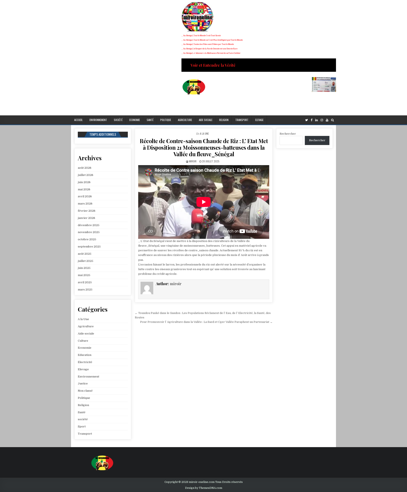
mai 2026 (84, 189)
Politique (165, 120)
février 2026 (86, 210)
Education (84, 355)
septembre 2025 (89, 246)
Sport (82, 426)
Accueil (78, 120)
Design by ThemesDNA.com (203, 487)
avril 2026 (85, 196)
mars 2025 (85, 289)
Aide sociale (205, 120)
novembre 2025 (89, 232)
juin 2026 (84, 182)
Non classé (85, 390)
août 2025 (84, 253)
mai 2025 (84, 275)
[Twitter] (306, 120)
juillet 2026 (85, 175)
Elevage (259, 120)
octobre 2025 (87, 239)
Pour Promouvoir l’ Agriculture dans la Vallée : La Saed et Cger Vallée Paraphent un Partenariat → (206, 321)
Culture (83, 340)
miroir (193, 161)
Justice (83, 383)
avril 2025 (85, 282)
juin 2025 (84, 267)
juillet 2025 (85, 261)
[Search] (332, 120)
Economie (134, 120)
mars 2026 (85, 203)
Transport (241, 120)
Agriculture (185, 120)
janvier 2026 (86, 218)
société (118, 120)
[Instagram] (322, 120)
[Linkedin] (316, 120)
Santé (150, 120)
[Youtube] (327, 120)
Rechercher (288, 133)
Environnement (98, 120)
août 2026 (84, 167)
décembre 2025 (88, 225)
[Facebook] (311, 120)
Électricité (85, 362)
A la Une (204, 133)
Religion (224, 120)
